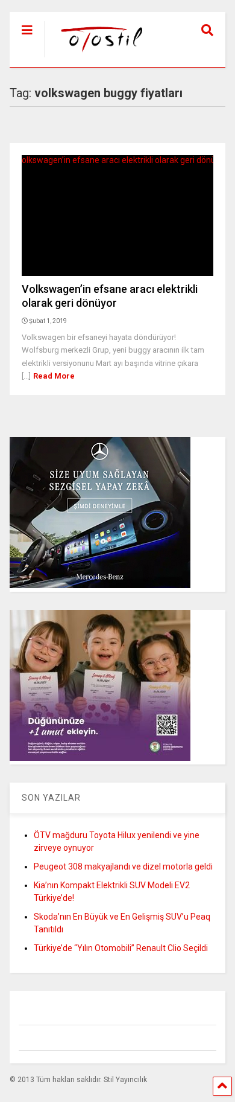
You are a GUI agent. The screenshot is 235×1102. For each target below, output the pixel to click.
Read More (54, 375)
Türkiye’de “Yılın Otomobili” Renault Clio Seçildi (121, 948)
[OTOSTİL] (96, 58)
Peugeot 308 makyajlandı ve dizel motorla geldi (123, 866)
